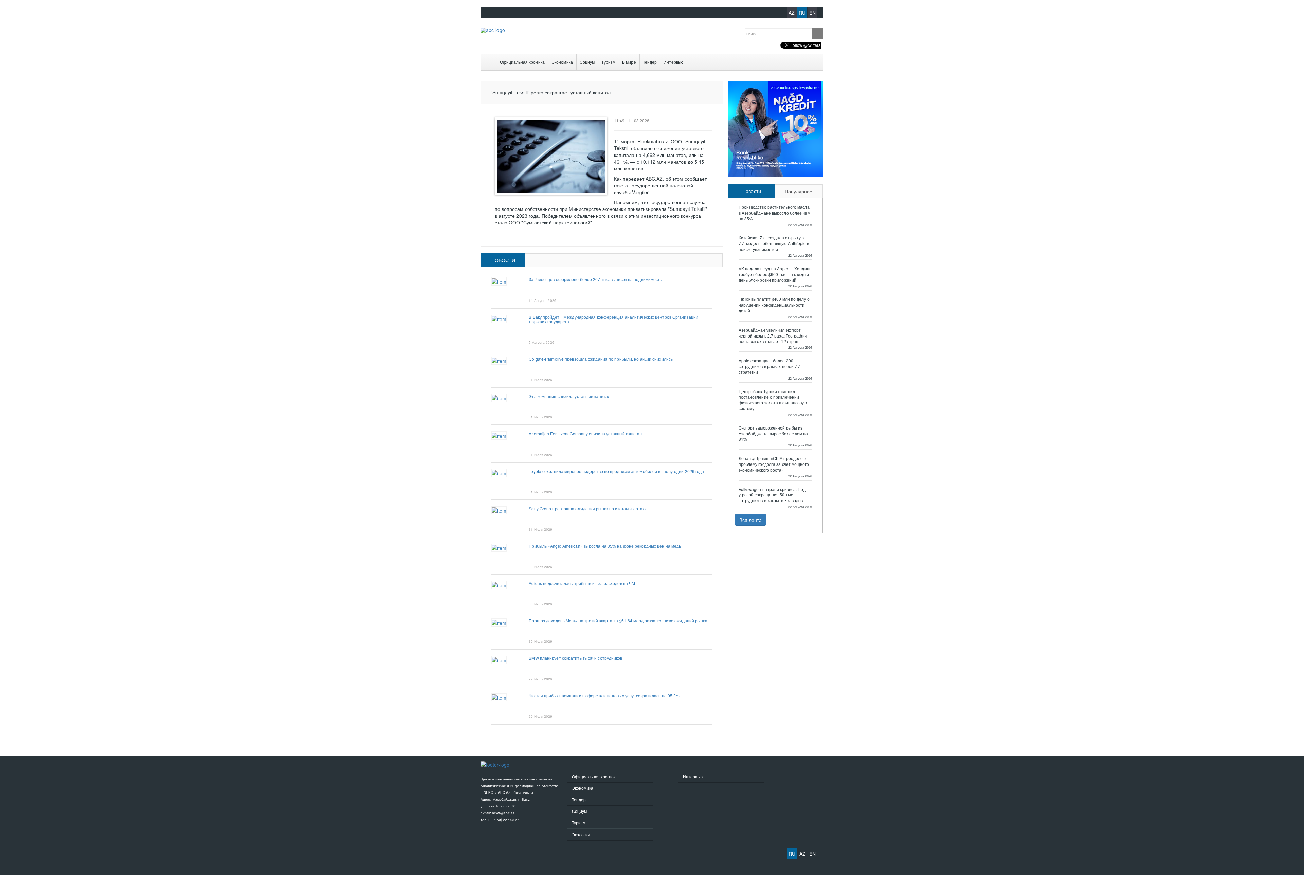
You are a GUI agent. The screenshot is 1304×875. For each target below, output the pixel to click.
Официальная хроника (522, 62)
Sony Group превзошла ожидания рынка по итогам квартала (588, 508)
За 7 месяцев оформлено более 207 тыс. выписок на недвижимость (595, 279)
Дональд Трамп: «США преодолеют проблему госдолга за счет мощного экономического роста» (774, 464)
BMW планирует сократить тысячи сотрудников (575, 658)
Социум (587, 62)
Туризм (608, 62)
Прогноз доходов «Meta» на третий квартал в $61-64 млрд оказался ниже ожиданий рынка (618, 620)
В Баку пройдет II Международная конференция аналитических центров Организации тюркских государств (613, 319)
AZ (792, 12)
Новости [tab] (503, 260)
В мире (629, 62)
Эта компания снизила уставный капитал (569, 396)
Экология (581, 834)
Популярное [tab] (799, 191)
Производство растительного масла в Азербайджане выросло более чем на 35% (774, 212)
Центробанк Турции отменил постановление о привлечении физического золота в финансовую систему (773, 400)
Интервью (673, 62)
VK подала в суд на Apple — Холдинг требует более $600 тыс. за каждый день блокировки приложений (775, 274)
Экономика (562, 62)
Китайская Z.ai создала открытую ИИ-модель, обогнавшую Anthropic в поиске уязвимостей (774, 243)
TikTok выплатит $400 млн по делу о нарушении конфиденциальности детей (774, 304)
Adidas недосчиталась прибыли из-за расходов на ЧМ (582, 583)
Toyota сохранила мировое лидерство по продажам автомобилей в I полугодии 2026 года (616, 471)
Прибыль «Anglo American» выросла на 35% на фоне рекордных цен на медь (605, 546)
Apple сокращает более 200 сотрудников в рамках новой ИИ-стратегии (770, 366)
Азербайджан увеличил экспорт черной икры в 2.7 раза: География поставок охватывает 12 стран (773, 335)
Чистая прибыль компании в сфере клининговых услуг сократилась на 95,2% (604, 695)
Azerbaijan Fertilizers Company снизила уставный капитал (585, 433)
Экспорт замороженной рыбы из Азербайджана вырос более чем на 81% (773, 433)
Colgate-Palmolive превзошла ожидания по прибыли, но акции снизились (601, 359)
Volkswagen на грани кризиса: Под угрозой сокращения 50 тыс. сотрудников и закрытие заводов (772, 495)
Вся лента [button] (750, 519)
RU (802, 12)
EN (812, 12)
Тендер (650, 62)
